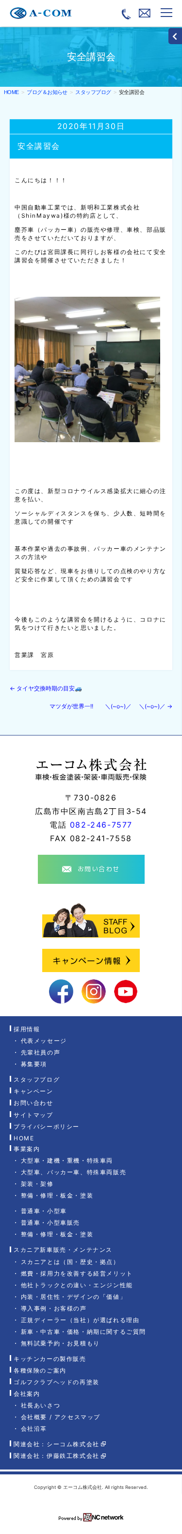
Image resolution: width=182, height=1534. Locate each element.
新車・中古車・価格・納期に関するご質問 (83, 1331)
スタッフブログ (37, 1079)
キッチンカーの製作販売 (50, 1358)
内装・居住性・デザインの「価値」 (73, 1296)
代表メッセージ (44, 1040)
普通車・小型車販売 (50, 1222)
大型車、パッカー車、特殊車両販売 (73, 1172)
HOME (11, 92)
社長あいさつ (40, 1405)
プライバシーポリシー (47, 1126)
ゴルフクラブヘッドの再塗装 (56, 1382)
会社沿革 (34, 1428)
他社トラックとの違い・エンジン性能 (77, 1285)
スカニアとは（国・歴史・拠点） (70, 1261)
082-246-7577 (101, 825)
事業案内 (27, 1148)
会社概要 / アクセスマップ (60, 1417)
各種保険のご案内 (40, 1370)
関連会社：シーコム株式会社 (56, 1444)
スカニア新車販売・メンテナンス (63, 1250)
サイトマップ (33, 1115)
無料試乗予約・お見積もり (60, 1343)
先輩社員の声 (40, 1052)
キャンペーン (33, 1091)
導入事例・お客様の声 (54, 1308)
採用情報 (27, 1029)
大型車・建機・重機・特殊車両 (67, 1160)
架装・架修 (37, 1183)
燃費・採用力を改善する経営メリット (77, 1273)
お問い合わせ (33, 1103)
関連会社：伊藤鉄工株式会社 (56, 1456)
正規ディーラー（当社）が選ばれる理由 (80, 1320)
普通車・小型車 (44, 1210)
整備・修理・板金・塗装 (57, 1195)
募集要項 (34, 1064)
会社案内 (27, 1393)
